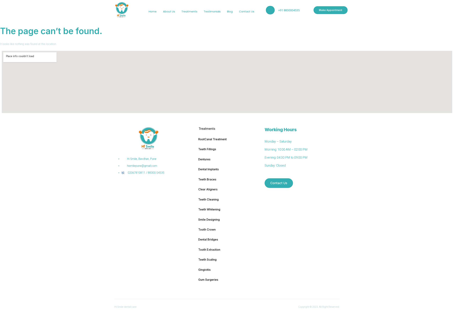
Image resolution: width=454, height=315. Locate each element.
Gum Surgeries (208, 279)
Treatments (189, 11)
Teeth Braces (207, 179)
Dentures (204, 159)
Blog (230, 11)
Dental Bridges (208, 239)
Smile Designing (209, 219)
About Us (169, 11)
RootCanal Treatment (212, 139)
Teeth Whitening (209, 209)
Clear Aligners (207, 189)
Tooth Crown (207, 229)
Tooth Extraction (209, 249)
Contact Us (246, 11)
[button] (227, 129)
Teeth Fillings (207, 149)
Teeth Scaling (207, 259)
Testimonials (212, 11)
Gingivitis (204, 269)
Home (153, 11)
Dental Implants (208, 169)
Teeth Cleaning (208, 199)
